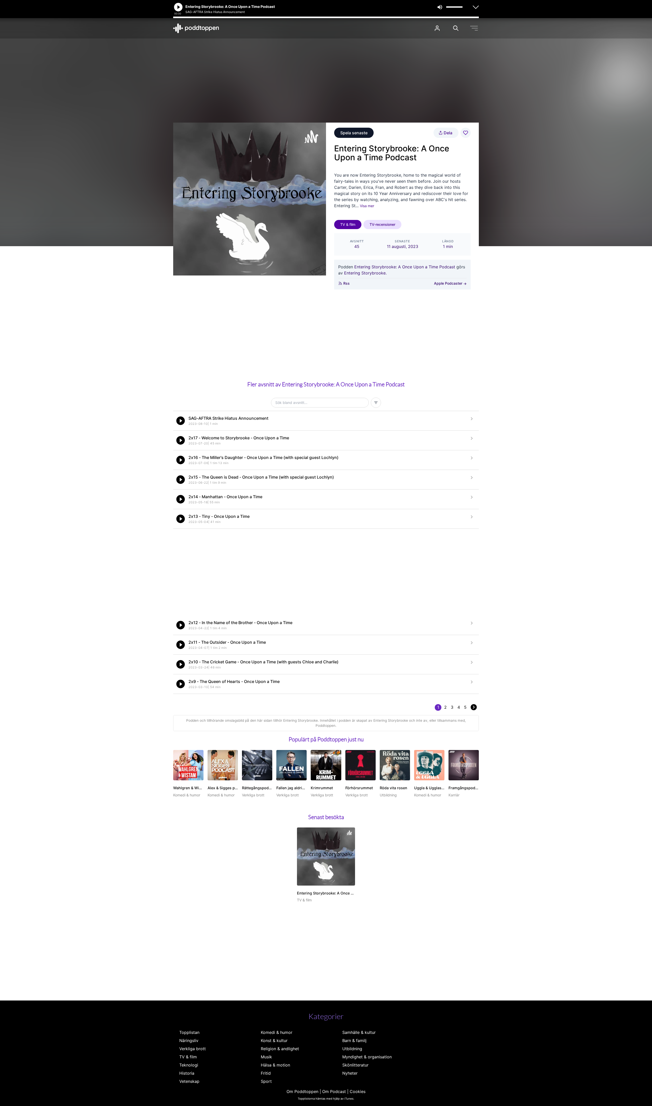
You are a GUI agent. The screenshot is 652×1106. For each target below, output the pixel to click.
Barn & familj (354, 1040)
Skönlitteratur (355, 1065)
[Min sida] (437, 28)
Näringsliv (188, 1040)
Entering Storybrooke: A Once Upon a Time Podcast (404, 266)
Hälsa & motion (275, 1065)
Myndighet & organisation (367, 1056)
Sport (266, 1081)
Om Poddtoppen (302, 1091)
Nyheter (350, 1073)
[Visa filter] (376, 403)
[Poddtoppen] (196, 28)
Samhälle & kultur (359, 1032)
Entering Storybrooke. (365, 272)
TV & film (347, 224)
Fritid (266, 1073)
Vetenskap (189, 1081)
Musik (266, 1056)
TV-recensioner (382, 224)
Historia (186, 1073)
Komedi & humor (276, 1032)
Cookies (357, 1091)
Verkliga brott (192, 1048)
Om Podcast (334, 1091)
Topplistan (189, 1032)
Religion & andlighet (280, 1048)
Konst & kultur (274, 1040)
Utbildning (352, 1048)
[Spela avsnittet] (180, 421)
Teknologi (188, 1065)
